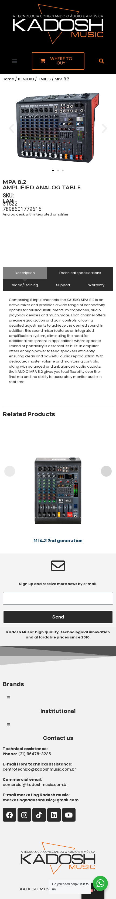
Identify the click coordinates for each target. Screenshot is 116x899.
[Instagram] (24, 815)
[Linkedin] (54, 815)
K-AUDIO (26, 79)
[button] (14, 60)
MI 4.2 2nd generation (58, 540)
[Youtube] (69, 815)
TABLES (44, 79)
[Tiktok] (39, 815)
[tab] (25, 273)
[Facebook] (9, 815)
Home (8, 79)
